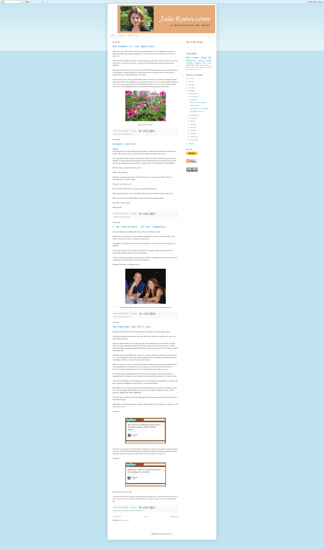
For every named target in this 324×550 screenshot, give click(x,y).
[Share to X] (148, 131)
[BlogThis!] (146, 131)
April (192, 130)
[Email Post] (139, 131)
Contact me (132, 35)
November (193, 97)
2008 (190, 143)
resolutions (132, 510)
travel (200, 69)
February (193, 137)
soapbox (208, 60)
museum (115, 357)
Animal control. (125, 144)
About (121, 35)
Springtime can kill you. (132, 326)
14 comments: (133, 213)
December (193, 93)
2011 (190, 85)
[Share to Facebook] (151, 131)
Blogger (170, 534)
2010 (190, 88)
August (192, 118)
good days (199, 65)
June (191, 124)
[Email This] (144, 131)
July (191, 121)
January (192, 140)
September (193, 115)
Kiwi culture (121, 134)
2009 (190, 91)
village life (129, 134)
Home (113, 35)
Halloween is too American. (134, 46)
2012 (190, 81)
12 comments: (133, 313)
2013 (190, 78)
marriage (126, 316)
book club (194, 67)
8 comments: (133, 131)
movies (206, 65)
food (192, 65)
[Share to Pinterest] (153, 131)
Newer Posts (117, 516)
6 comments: (133, 507)
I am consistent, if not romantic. (140, 227)
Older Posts (174, 516)
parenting (120, 216)
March (192, 133)
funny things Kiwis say (192, 69)
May (191, 127)
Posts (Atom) (125, 520)
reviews (209, 67)
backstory (120, 316)
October (192, 100)
